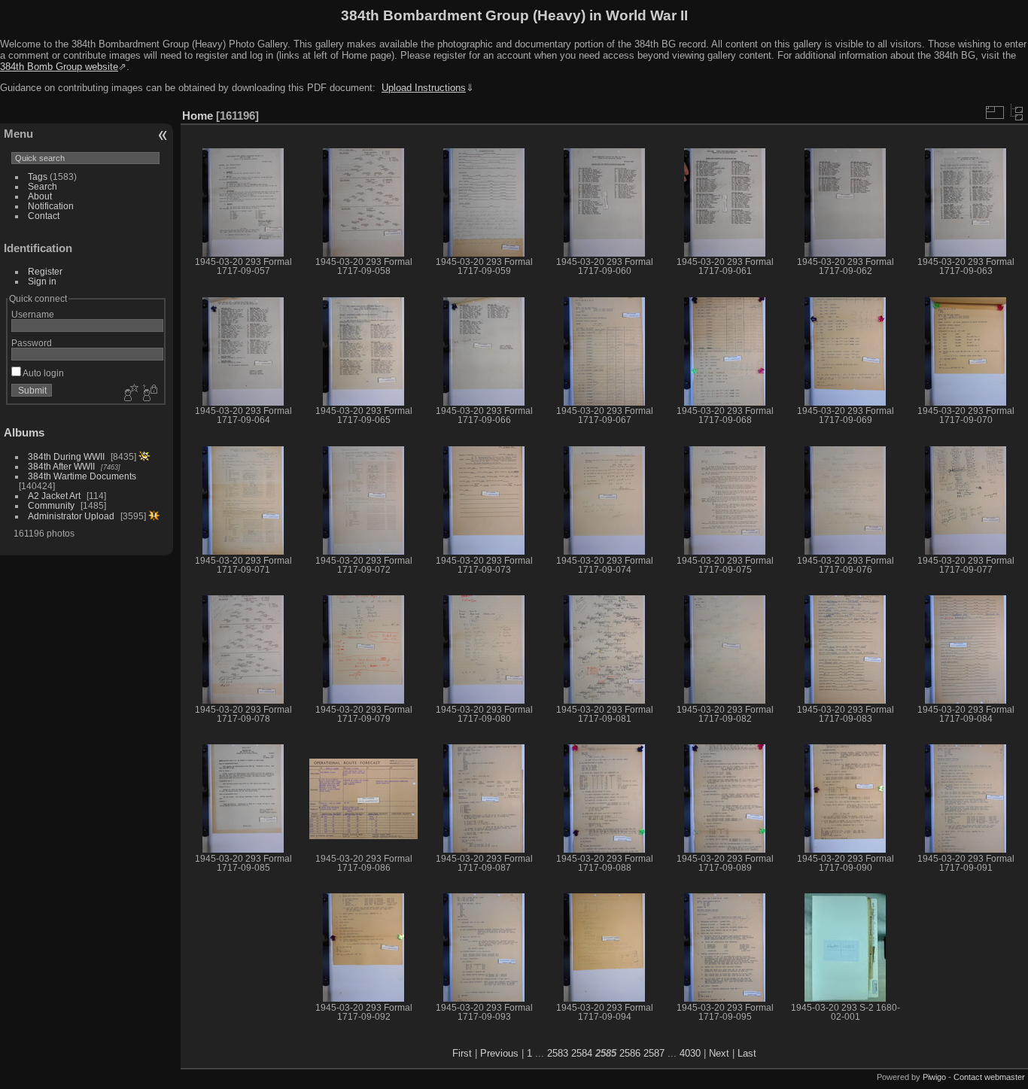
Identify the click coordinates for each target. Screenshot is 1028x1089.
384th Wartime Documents (82, 476)
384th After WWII (61, 466)
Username (32, 314)
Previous (499, 1053)
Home (197, 115)
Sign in (42, 281)
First (462, 1053)
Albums (24, 432)
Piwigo (934, 1076)
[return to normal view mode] (1016, 112)
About (40, 196)
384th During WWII (66, 456)
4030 (690, 1053)
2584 (581, 1053)
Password (31, 343)
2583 (557, 1053)
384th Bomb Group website (59, 66)
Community (51, 505)
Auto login (42, 373)
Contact (43, 216)
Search (42, 186)
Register (45, 271)
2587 (654, 1053)
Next (719, 1053)
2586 (629, 1053)
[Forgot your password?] (149, 393)
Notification (51, 206)
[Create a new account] (129, 393)
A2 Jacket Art (54, 495)
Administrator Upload (71, 516)
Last (747, 1053)
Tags (37, 176)
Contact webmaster (989, 1076)
